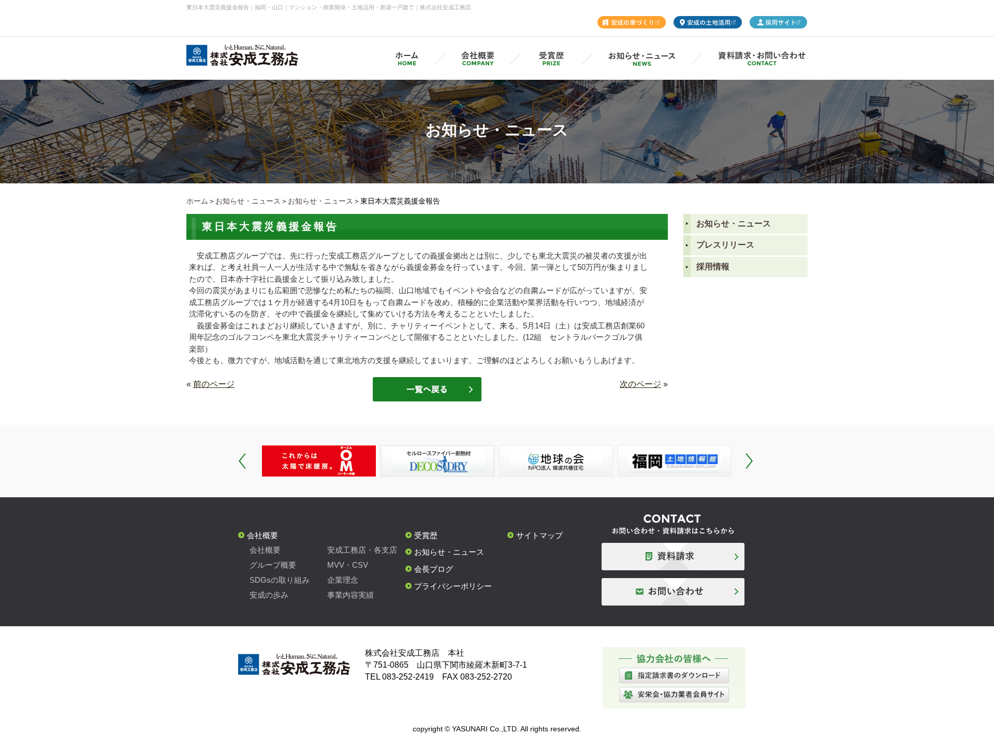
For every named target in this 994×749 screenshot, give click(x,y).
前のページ (214, 384)
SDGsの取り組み (280, 579)
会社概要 (262, 535)
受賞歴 (425, 535)
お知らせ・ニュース (248, 201)
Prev (242, 461)
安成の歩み (269, 594)
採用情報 (712, 266)
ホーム (197, 201)
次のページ (640, 384)
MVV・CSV (347, 564)
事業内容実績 (350, 594)
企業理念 (342, 579)
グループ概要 (273, 564)
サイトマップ (539, 535)
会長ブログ (433, 569)
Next (749, 461)
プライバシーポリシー (453, 586)
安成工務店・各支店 (362, 549)
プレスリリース (725, 244)
